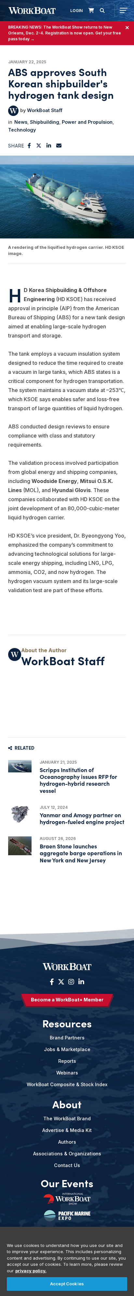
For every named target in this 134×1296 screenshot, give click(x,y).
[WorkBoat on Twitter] (61, 982)
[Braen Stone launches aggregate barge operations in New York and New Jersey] (20, 845)
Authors (67, 1142)
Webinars (67, 1072)
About (67, 1104)
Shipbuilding (44, 122)
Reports (67, 1061)
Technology (22, 130)
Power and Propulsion (87, 122)
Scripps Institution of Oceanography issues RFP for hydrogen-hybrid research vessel (78, 780)
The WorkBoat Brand (67, 1118)
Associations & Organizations (67, 1153)
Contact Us (67, 1165)
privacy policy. (31, 1270)
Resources (67, 1023)
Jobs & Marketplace (67, 1049)
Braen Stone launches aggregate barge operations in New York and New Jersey (81, 853)
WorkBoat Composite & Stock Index (67, 1084)
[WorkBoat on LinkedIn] (80, 982)
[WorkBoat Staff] (13, 111)
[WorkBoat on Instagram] (71, 982)
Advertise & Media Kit (67, 1130)
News (20, 122)
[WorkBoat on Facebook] (52, 982)
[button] (29, 145)
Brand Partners (67, 1037)
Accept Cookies (67, 1283)
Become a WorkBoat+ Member (67, 999)
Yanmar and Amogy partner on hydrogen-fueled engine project (82, 818)
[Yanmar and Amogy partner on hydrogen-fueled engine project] (20, 814)
